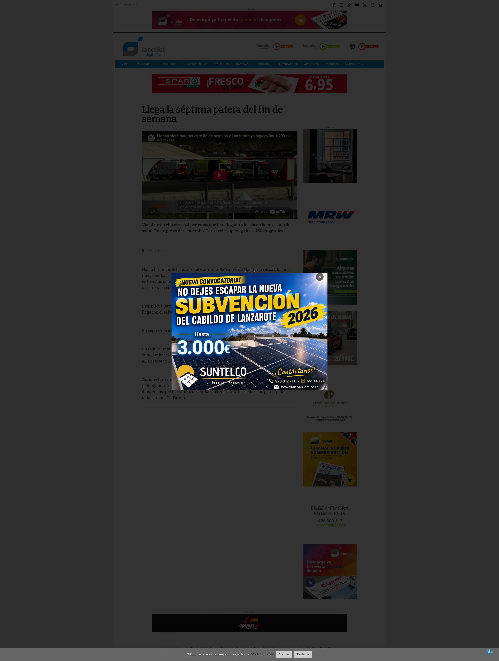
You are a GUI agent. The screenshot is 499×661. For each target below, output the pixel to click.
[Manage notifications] (489, 652)
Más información (262, 654)
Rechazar (303, 654)
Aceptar (284, 654)
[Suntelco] (249, 331)
